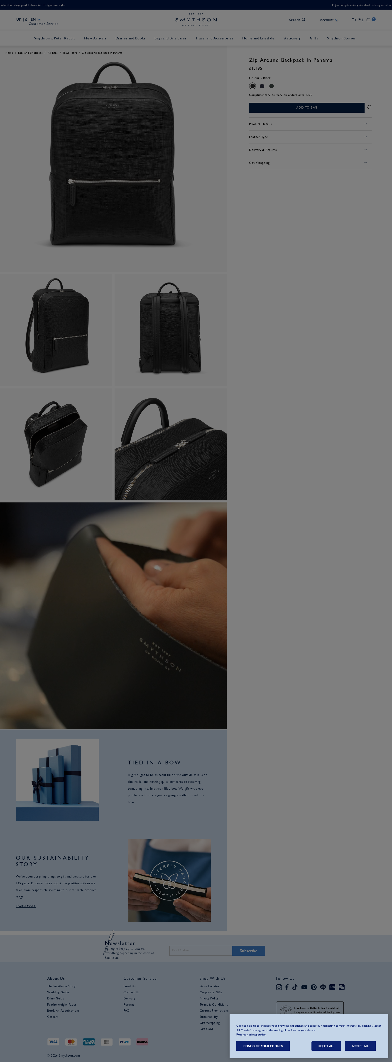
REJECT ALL (326, 1046)
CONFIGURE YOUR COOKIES (263, 1046)
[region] (309, 1036)
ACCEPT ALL (360, 1046)
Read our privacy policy (251, 1034)
